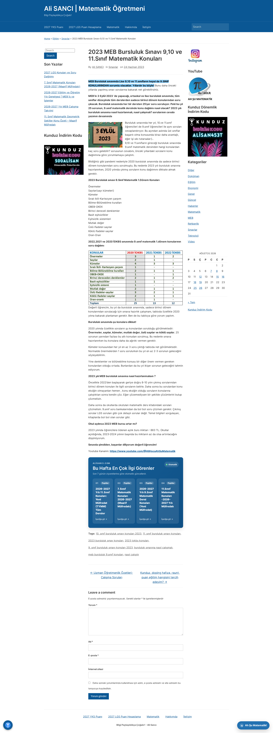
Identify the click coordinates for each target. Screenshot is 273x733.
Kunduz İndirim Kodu (200, 309)
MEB (190, 217)
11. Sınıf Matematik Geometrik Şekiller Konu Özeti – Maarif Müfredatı (61, 120)
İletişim (147, 27)
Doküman (193, 176)
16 (223, 276)
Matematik (113, 27)
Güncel (192, 199)
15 (217, 276)
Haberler (193, 206)
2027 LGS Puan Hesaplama (85, 27)
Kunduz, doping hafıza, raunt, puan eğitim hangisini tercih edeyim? (160, 577)
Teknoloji (193, 235)
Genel (191, 193)
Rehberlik (193, 223)
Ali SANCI (98, 67)
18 (195, 282)
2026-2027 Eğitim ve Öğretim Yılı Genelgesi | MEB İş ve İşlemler (62, 96)
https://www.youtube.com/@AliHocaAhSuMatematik (142, 451)
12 (200, 276)
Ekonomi (193, 188)
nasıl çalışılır (132, 554)
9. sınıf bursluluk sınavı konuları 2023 (110, 547)
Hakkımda (131, 27)
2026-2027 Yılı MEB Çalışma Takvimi (61, 108)
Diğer (191, 170)
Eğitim (56, 38)
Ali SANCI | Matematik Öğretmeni (94, 8)
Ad (90, 641)
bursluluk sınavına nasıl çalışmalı (153, 547)
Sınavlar (65, 38)
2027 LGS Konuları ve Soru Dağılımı (60, 74)
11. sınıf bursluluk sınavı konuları (162, 533)
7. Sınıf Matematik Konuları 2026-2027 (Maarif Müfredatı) (62, 84)
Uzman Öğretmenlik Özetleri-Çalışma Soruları (111, 575)
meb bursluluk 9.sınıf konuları (105, 554)
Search (225, 27)
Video (191, 241)
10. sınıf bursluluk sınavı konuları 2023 (118, 533)
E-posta (93, 655)
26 (200, 287)
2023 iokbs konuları (137, 540)
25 (195, 287)
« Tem (191, 302)
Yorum (92, 605)
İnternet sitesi (95, 669)
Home (47, 38)
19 (200, 282)
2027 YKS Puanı (53, 27)
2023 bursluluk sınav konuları (105, 540)
